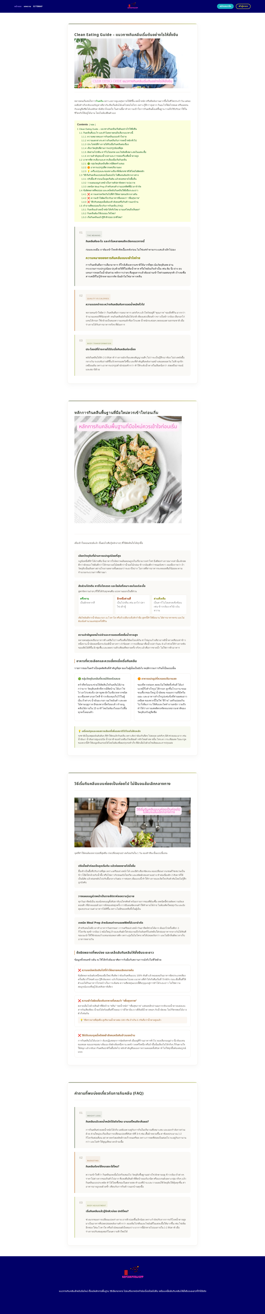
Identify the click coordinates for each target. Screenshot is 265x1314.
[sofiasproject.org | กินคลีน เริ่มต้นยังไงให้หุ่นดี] (133, 6)
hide (92, 124)
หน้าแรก (18, 6)
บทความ (27, 6)
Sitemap (37, 6)
